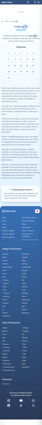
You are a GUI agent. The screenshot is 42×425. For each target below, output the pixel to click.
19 (27, 72)
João (3, 338)
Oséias (24, 277)
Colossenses (6, 364)
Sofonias (25, 303)
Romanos (5, 344)
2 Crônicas (6, 296)
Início (4, 218)
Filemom (25, 338)
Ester (4, 306)
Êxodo (4, 257)
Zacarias (25, 309)
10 (33, 59)
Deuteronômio (7, 267)
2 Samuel (5, 283)
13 (21, 65)
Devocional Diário (8, 234)
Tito (23, 334)
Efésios (4, 357)
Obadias (25, 287)
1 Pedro (24, 347)
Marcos (4, 331)
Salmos (4, 313)
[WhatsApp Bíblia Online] (33, 400)
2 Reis (4, 290)
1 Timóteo (25, 328)
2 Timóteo (25, 331)
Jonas (23, 290)
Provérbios (6, 316)
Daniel (24, 273)
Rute (4, 277)
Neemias (5, 303)
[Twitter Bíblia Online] (33, 405)
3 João (24, 360)
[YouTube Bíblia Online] (21, 400)
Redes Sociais (26, 227)
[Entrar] (28, 2)
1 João (24, 354)
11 (9, 65)
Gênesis (5, 254)
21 (9, 78)
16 (9, 72)
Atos (3, 341)
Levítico (5, 260)
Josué (4, 270)
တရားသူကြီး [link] (14, 21)
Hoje (4, 221)
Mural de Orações (28, 221)
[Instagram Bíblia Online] (8, 400)
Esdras (4, 300)
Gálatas (5, 354)
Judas (24, 364)
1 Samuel (5, 280)
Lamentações (26, 267)
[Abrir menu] (38, 2)
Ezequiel (25, 270)
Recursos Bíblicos (8, 237)
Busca (4, 227)
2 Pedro (24, 351)
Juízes (4, 273)
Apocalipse (25, 367)
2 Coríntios (6, 351)
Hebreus (25, 341)
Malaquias (25, 313)
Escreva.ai (5, 384)
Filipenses (5, 360)
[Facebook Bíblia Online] (8, 405)
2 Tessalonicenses (8, 370)
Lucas (4, 334)
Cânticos (25, 257)
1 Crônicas (6, 293)
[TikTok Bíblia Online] (21, 405)
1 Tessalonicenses (8, 367)
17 (15, 72)
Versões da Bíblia (8, 231)
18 (21, 72)
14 (27, 65)
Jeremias (25, 264)
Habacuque (26, 300)
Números (5, 264)
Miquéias (25, 293)
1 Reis (4, 287)
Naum (24, 296)
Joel (23, 280)
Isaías (24, 260)
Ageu (23, 306)
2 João (24, 357)
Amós (24, 283)
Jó (3, 309)
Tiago (24, 344)
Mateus (5, 328)
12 (15, 65)
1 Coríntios (6, 347)
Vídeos (24, 224)
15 (33, 65)
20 (33, 72)
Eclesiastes (25, 254)
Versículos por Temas (29, 218)
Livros (7, 21)
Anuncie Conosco (28, 231)
